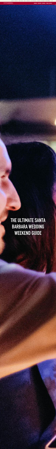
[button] (39, 3)
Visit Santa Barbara (8, 3)
